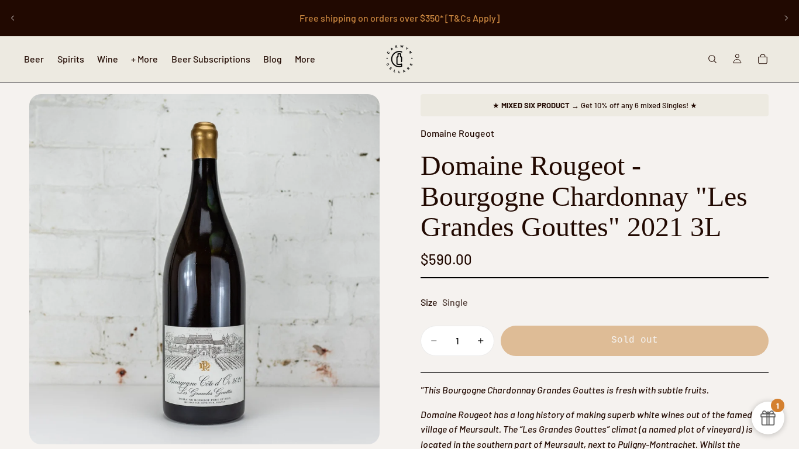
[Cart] (763, 59)
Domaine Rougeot (457, 133)
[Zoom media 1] (204, 269)
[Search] (712, 59)
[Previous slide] (13, 18)
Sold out (634, 340)
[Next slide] (786, 18)
